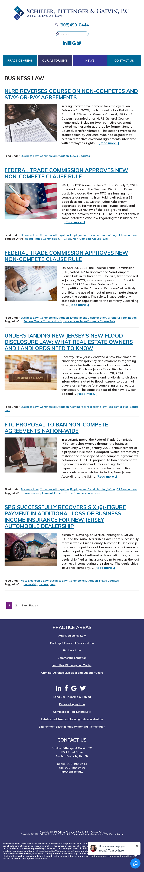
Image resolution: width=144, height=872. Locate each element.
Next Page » (30, 606)
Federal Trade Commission (41, 238)
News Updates (80, 156)
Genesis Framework (92, 834)
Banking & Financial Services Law (72, 643)
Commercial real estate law (88, 406)
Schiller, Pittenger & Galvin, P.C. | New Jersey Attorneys (72, 13)
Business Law (29, 156)
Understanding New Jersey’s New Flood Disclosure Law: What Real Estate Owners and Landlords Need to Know (69, 342)
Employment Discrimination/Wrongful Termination (103, 235)
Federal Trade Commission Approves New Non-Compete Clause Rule (66, 173)
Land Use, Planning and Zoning (72, 665)
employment (44, 493)
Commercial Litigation (54, 156)
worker (95, 493)
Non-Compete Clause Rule (90, 238)
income (43, 584)
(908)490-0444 (73, 24)
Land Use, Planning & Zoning (72, 697)
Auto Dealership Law (34, 580)
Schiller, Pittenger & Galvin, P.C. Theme (59, 834)
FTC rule (65, 238)
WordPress (110, 834)
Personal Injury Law (72, 704)
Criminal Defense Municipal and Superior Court (72, 672)
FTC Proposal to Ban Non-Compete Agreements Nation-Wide (56, 427)
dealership (30, 584)
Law (52, 584)
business (29, 493)
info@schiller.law (72, 771)
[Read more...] (109, 143)
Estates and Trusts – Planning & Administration (72, 719)
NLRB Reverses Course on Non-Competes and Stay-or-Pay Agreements (71, 94)
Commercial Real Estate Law (72, 711)
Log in (120, 834)
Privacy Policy (98, 832)
